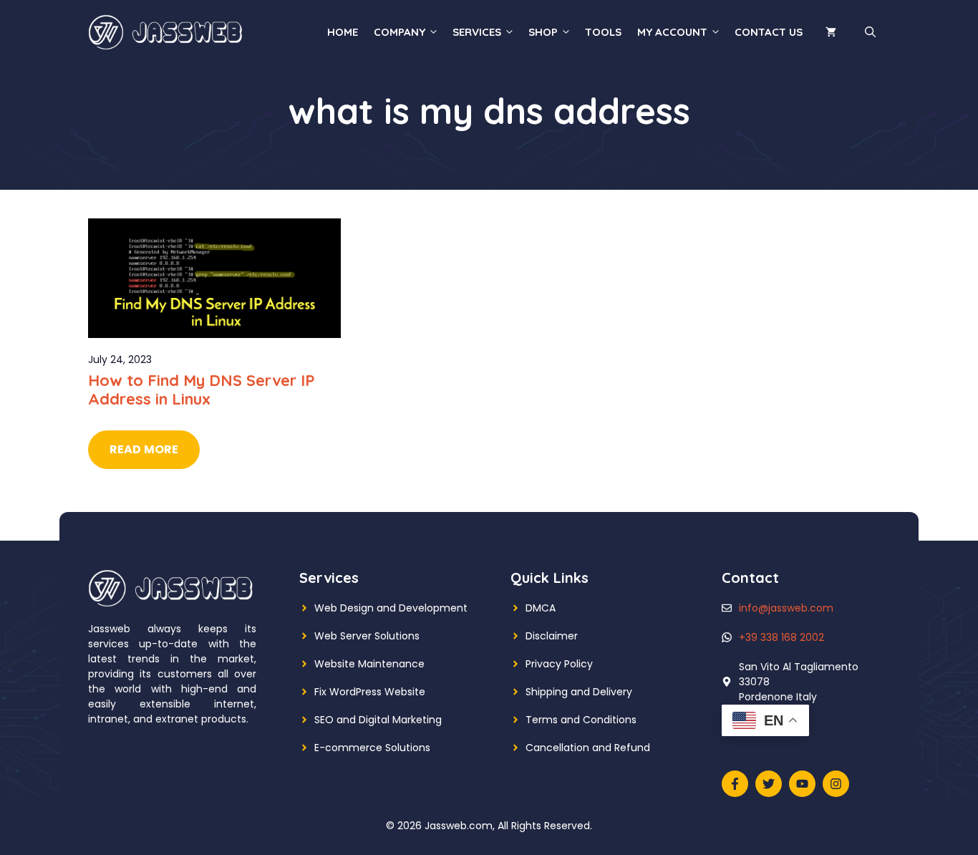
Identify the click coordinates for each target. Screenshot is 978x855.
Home (342, 32)
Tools (603, 32)
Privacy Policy (559, 664)
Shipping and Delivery (579, 692)
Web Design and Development (391, 608)
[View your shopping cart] (831, 32)
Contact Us (769, 32)
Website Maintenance (369, 664)
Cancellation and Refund (588, 747)
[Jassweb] (167, 31)
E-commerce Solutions (372, 747)
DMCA (541, 608)
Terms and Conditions (581, 719)
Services (476, 32)
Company (399, 32)
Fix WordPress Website (369, 692)
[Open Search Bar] (870, 32)
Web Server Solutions (367, 636)
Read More (144, 449)
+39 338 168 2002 (781, 637)
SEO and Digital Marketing (378, 719)
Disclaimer (552, 636)
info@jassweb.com (786, 608)
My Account (672, 32)
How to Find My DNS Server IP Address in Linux (201, 389)
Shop (543, 32)
